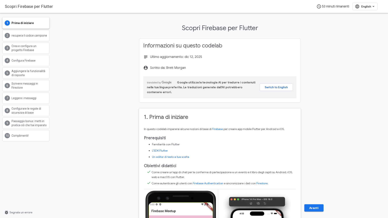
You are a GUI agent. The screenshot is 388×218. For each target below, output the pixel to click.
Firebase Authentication (208, 183)
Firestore (262, 183)
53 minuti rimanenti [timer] (332, 6)
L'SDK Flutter (160, 150)
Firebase (217, 129)
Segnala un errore (18, 212)
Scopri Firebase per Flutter (29, 6)
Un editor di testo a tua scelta (170, 157)
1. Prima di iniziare (166, 117)
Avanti (314, 208)
